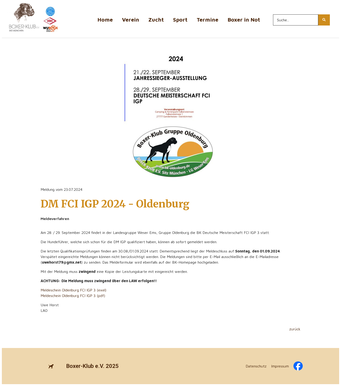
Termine (207, 19)
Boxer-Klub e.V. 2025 (92, 366)
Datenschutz (256, 366)
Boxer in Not (244, 19)
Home (105, 19)
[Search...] (324, 20)
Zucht (156, 19)
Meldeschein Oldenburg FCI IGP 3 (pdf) (73, 295)
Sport (180, 19)
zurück (294, 329)
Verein (130, 19)
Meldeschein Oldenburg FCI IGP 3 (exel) (73, 290)
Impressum (280, 366)
